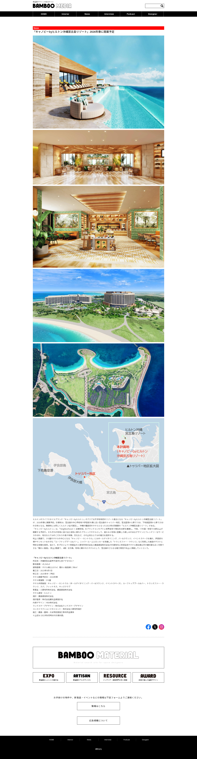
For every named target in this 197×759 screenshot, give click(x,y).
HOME (44, 14)
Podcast (131, 14)
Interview (109, 14)
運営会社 (98, 749)
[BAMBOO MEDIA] (52, 6)
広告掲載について (98, 720)
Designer (152, 14)
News (87, 14)
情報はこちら (98, 706)
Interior (65, 14)
